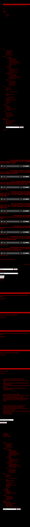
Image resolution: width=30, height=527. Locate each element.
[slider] (27, 166)
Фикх (4, 86)
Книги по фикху (9, 123)
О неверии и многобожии (13, 61)
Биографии (5, 104)
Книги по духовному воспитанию (12, 124)
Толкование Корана (9, 50)
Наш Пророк (8, 106)
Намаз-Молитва (9, 89)
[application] (15, 166)
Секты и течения (6, 4)
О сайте (4, 10)
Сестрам (7, 79)
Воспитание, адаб (9, 73)
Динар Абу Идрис (9, 114)
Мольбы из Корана (9, 54)
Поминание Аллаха (12, 78)
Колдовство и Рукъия (13, 64)
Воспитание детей (12, 83)
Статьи (4, 56)
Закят (7, 93)
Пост (7, 90)
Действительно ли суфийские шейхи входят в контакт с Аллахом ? (15, 5)
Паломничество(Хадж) (10, 94)
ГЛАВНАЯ (6, 433)
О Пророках (8, 107)
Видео (4, 118)
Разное (10, 65)
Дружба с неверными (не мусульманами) (8, 314)
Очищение (8, 87)
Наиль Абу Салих (9, 112)
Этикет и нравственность (13, 75)
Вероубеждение (9, 57)
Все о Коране (8, 53)
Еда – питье (8, 102)
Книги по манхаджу (9, 122)
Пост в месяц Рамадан (13, 91)
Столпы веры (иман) (12, 60)
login (4, 8)
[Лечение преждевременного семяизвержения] (11, 349)
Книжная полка (6, 119)
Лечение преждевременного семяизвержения (9, 352)
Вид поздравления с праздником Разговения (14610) (16, 398)
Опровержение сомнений (13, 71)
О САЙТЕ (5, 435)
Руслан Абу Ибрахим (10, 115)
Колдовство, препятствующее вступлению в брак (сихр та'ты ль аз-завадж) (15, 409)
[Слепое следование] (11, 367)
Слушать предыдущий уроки (7, 259)
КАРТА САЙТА (7, 436)
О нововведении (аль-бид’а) (14, 69)
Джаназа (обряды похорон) (11, 99)
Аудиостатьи (8, 116)
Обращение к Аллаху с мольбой (14, 77)
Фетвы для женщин (12, 82)
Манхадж (10, 67)
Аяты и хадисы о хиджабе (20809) (11, 394)
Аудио (4, 111)
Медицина (8, 100)
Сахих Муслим (11, 97)
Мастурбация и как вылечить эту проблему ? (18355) (16, 395)
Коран (4, 49)
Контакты (4, 11)
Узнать (2, 277)
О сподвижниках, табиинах (11, 108)
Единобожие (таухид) (12, 58)
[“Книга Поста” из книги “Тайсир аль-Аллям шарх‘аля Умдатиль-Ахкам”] (11, 291)
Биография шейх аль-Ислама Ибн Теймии (13, 378)
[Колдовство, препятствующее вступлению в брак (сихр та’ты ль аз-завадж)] (11, 329)
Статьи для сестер (12, 81)
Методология (8, 66)
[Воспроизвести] (2, 166)
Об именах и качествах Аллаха (14, 62)
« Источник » (26, 264)
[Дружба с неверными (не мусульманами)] (11, 311)
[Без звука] (24, 166)
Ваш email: (2, 418)
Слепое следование (4, 370)
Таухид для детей (12, 85)
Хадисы (7, 95)
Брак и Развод (8, 98)
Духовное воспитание (13, 74)
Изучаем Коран (8, 52)
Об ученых (8, 110)
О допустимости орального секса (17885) (13, 397)
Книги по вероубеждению (10, 120)
